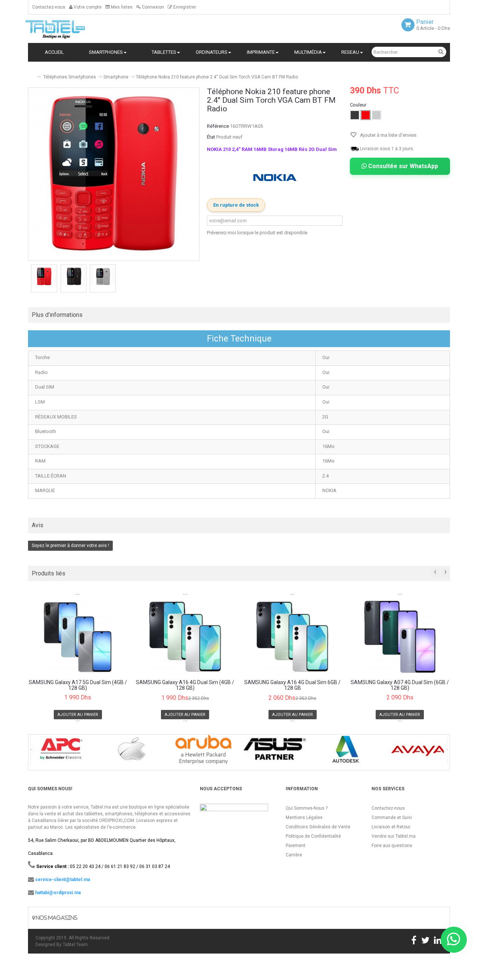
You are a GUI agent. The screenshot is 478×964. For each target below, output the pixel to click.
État (211, 137)
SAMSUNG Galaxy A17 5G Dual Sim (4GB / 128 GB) (78, 685)
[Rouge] (365, 115)
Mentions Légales (304, 817)
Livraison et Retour (391, 826)
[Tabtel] (65, 28)
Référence (218, 126)
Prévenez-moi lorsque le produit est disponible (257, 232)
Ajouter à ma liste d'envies (387, 135)
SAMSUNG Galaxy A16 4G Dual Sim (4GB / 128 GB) (185, 685)
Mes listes (121, 7)
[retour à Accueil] (31, 73)
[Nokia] (275, 177)
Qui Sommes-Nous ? (307, 808)
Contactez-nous (48, 7)
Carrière (294, 855)
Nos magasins (56, 917)
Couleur (358, 105)
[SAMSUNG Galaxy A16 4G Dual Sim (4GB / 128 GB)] (185, 637)
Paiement (295, 845)
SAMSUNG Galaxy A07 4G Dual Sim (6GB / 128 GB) (400, 685)
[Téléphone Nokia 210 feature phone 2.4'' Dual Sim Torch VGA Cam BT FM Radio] (44, 276)
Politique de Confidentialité (313, 836)
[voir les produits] (60, 752)
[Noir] (355, 115)
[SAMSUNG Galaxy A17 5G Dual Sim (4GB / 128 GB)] (77, 637)
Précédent (29, 279)
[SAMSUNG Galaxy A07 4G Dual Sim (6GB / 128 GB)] (400, 637)
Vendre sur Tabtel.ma (394, 836)
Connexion (152, 7)
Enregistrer (184, 7)
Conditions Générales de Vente (318, 826)
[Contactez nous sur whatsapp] (454, 940)
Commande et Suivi (392, 817)
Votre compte (87, 7)
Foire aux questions (392, 845)
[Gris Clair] (376, 115)
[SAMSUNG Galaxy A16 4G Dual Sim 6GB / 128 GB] (292, 637)
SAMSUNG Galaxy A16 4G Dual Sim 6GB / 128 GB (292, 685)
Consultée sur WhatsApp (402, 166)
